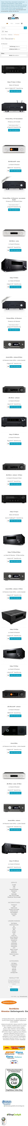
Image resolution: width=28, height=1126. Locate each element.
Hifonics (14, 1030)
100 (14, 49)
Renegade (5, 1036)
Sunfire (16, 1038)
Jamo (18, 1030)
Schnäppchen (14, 972)
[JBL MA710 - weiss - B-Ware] (14, 771)
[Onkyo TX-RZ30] (14, 616)
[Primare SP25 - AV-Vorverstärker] (14, 106)
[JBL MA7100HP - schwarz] (14, 694)
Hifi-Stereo (14, 963)
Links (14, 888)
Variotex (12, 1039)
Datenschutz (14, 907)
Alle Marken (14, 923)
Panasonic (5, 1035)
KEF (3, 1032)
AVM (14, 948)
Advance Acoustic (14, 924)
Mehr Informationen (15, 91)
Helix (10, 1030)
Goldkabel (5, 1030)
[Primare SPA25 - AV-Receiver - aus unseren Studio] (14, 185)
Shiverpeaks (22, 1036)
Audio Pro (14, 935)
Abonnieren (14, 989)
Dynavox (5, 1028)
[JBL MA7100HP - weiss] (14, 149)
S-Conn (10, 1036)
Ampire (14, 931)
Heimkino (14, 966)
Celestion (9, 1027)
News (14, 915)
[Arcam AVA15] (14, 730)
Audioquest (14, 943)
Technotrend (6, 1039)
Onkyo (22, 1033)
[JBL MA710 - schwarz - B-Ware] (14, 462)
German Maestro (21, 1028)
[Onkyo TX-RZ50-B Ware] (14, 539)
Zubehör (14, 971)
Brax (5, 1027)
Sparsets (14, 969)
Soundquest (6, 1038)
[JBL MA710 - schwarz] (14, 385)
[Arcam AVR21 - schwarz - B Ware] (14, 576)
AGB (14, 906)
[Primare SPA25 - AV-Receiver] (14, 305)
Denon (18, 1027)
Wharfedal (22, 1039)
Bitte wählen (13, 55)
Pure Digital (17, 1035)
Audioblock (14, 940)
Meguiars (6, 1033)
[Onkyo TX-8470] (14, 499)
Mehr (14, 955)
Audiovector (14, 946)
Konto (14, 892)
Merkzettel (14, 894)
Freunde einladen (14, 889)
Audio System (14, 938)
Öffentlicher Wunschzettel (14, 897)
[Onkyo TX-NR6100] (14, 421)
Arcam (14, 932)
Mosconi (17, 1033)
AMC (14, 929)
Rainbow (22, 1035)
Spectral (12, 1038)
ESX (12, 1028)
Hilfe (14, 886)
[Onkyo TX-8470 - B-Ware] (14, 69)
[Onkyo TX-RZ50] (14, 653)
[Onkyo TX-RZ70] (14, 265)
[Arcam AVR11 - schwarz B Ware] (14, 344)
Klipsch (10, 1032)
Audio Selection (14, 937)
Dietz (22, 1027)
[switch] (3, 1124)
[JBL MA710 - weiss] (14, 228)
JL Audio (23, 1030)
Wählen (14, 46)
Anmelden (17, 23)
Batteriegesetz (17, 1011)
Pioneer (11, 1035)
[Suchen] (25, 28)
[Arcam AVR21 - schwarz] (14, 807)
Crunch (14, 1027)
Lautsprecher (14, 964)
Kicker (6, 1032)
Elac (9, 1028)
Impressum (14, 904)
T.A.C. (20, 1038)
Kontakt (14, 884)
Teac (24, 1038)
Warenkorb (14, 891)
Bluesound (14, 952)
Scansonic (15, 1036)
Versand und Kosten (14, 909)
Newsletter (14, 914)
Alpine (14, 928)
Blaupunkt (14, 951)
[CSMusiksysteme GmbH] (14, 17)
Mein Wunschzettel (14, 895)
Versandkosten (23, 996)
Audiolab (14, 941)
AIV (14, 926)
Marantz (24, 1032)
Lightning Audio (17, 1032)
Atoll (14, 934)
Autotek (14, 1025)
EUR (12, 23)
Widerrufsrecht (14, 911)
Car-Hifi (14, 968)
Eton (15, 1028)
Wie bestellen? (14, 912)
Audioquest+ (14, 944)
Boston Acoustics (14, 954)
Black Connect (14, 949)
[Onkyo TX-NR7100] (14, 848)
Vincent (17, 1039)
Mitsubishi (11, 1033)
